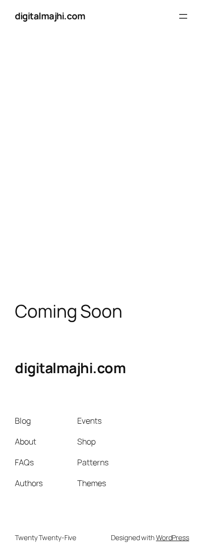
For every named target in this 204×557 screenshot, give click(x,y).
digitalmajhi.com (50, 15)
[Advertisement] (102, 169)
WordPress (172, 537)
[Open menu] (183, 16)
